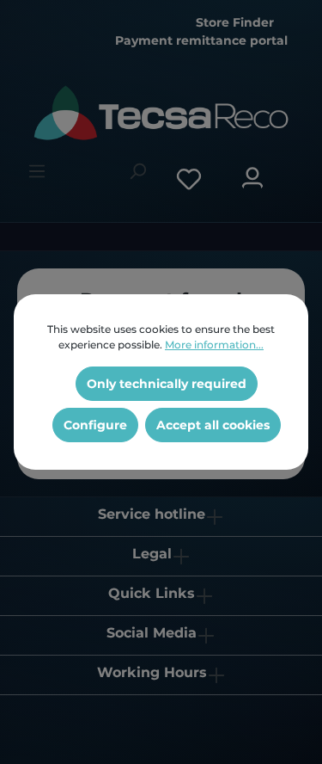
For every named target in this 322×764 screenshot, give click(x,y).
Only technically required (166, 383)
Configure (95, 425)
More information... (214, 344)
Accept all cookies (213, 425)
